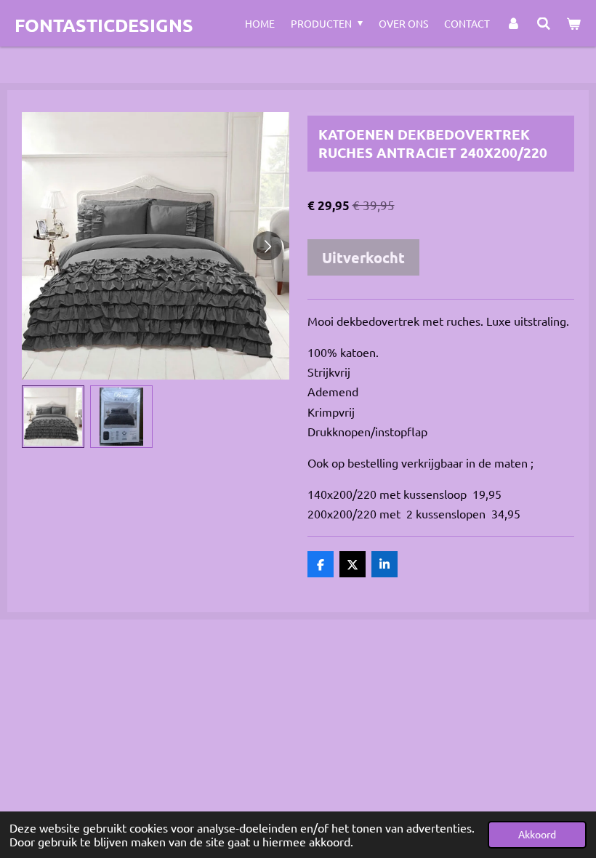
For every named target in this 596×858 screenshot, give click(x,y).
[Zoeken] (543, 23)
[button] (53, 416)
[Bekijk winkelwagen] (573, 23)
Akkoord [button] (537, 834)
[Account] (513, 23)
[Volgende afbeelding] (267, 245)
